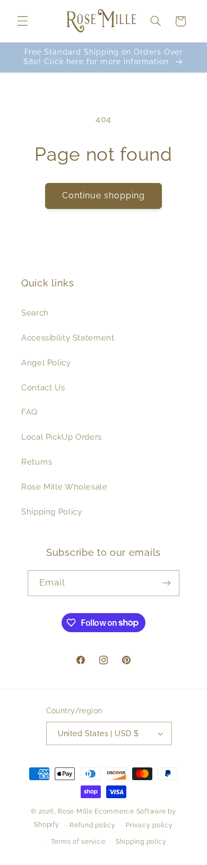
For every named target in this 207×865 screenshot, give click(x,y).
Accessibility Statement (68, 337)
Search (35, 312)
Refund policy (93, 825)
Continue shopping (103, 195)
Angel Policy (46, 362)
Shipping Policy (51, 511)
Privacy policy (149, 825)
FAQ (29, 411)
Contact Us (43, 387)
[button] (22, 21)
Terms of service (78, 841)
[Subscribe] (166, 583)
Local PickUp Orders (61, 436)
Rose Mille (75, 811)
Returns (36, 461)
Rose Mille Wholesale (64, 486)
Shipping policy (141, 841)
